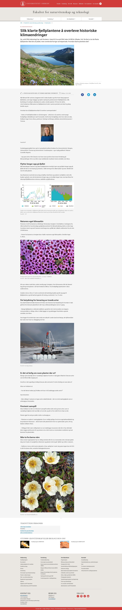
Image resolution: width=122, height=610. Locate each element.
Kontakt (91, 19)
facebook (78, 596)
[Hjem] (23, 3)
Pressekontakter (85, 568)
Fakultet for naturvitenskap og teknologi (61, 12)
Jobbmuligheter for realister (26, 564)
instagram (82, 596)
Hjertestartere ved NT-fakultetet (68, 585)
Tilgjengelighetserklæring (80, 608)
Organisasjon (64, 560)
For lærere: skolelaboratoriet (88, 566)
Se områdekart (52, 598)
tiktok (85, 596)
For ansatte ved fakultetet (67, 583)
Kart (82, 564)
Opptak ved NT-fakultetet (26, 583)
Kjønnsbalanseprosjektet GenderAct (69, 570)
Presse (52, 608)
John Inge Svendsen (25, 526)
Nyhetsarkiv (48, 23)
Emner (21, 568)
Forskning (64, 3)
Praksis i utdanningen (25, 575)
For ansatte (96, 3)
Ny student (22, 562)
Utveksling (22, 570)
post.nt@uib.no (23, 595)
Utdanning (30, 19)
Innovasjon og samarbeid (47, 562)
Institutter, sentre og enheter (67, 572)
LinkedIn (94, 94)
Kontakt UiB (38, 608)
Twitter (88, 94)
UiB (21, 23)
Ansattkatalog (84, 560)
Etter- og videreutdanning (26, 577)
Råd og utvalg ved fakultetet (67, 562)
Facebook (82, 94)
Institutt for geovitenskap (27, 530)
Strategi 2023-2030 (65, 564)
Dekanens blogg (65, 568)
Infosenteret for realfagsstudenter (89, 570)
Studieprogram (23, 560)
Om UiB (70, 3)
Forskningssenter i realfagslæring (48, 578)
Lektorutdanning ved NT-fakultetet (28, 585)
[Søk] (100, 4)
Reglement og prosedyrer (26, 579)
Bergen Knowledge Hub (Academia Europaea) (49, 572)
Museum (75, 3)
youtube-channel (88, 596)
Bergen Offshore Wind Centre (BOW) (49, 568)
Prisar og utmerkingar (66, 581)
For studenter (88, 3)
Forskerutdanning (45, 560)
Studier (59, 3)
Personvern (70, 608)
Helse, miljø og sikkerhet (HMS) (68, 575)
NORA (42, 570)
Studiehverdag (23, 566)
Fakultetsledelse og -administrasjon (89, 562)
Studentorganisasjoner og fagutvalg (69, 579)
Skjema (22, 581)
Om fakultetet (70, 19)
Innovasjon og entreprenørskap (27, 572)
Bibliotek (81, 3)
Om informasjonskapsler (61, 608)
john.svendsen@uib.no (26, 532)
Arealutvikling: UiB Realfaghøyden (69, 566)
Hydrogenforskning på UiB (47, 576)
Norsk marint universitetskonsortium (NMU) (49, 564)
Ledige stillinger (46, 608)
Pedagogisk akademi (66, 577)
